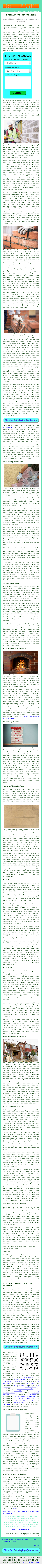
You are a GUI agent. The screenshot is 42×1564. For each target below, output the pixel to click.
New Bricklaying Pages (20, 1539)
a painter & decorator (12, 1381)
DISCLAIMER (36, 11)
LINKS (19, 11)
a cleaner (31, 1383)
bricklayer (31, 29)
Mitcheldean (7, 427)
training (27, 272)
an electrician (30, 1387)
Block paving (8, 488)
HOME (15, 11)
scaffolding (28, 1377)
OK (37, 1562)
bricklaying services (21, 110)
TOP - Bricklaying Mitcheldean (15, 1511)
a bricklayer (31, 1373)
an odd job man (20, 1379)
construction (8, 259)
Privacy (37, 1545)
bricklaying (20, 334)
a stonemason (19, 1385)
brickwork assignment (11, 166)
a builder (18, 1391)
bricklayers (25, 249)
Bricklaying (7, 425)
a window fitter (25, 1400)
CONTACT (30, 11)
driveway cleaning (25, 1389)
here (14, 1508)
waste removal (19, 1402)
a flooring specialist (25, 1396)
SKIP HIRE (7, 1404)
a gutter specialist (25, 1398)
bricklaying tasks (16, 1463)
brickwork (12, 147)
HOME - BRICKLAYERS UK (21, 1530)
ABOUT (24, 11)
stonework (6, 1442)
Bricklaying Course (18, 763)
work (37, 285)
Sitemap (5, 1539)
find (9, 1477)
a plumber (32, 1394)
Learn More (27, 1562)
